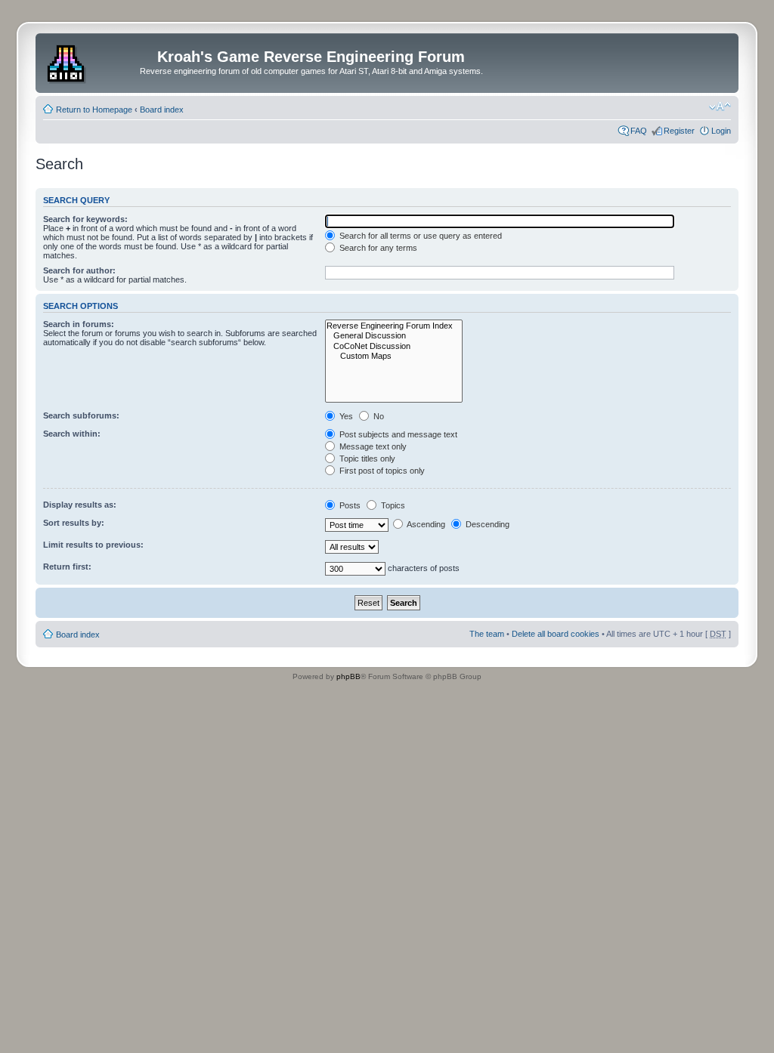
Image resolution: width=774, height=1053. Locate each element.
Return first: (67, 566)
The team (486, 633)
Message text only (372, 446)
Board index (162, 109)
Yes (345, 416)
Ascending (425, 524)
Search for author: (79, 270)
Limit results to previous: (93, 544)
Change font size (720, 106)
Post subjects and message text (397, 434)
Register (679, 130)
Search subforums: (81, 415)
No (377, 416)
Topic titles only (366, 458)
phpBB (348, 676)
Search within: (72, 433)
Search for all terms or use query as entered (419, 235)
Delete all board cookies (555, 633)
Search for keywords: (85, 219)
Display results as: (79, 504)
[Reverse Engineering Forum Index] (394, 326)
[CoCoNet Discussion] (394, 346)
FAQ (638, 130)
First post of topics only (381, 470)
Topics (392, 505)
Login (721, 130)
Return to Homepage (94, 109)
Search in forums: (78, 324)
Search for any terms (377, 247)
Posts (349, 505)
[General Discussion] (394, 336)
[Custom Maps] (394, 356)
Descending (486, 524)
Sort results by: (73, 522)
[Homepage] (67, 61)
